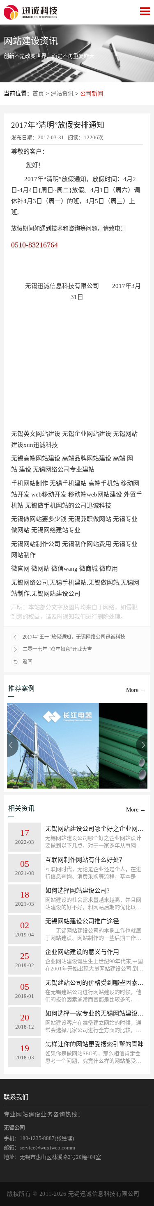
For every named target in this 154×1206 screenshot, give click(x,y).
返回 (27, 661)
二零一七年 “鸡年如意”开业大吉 (57, 649)
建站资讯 (62, 94)
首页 (38, 94)
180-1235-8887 (37, 1138)
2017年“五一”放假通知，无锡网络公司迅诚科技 (74, 637)
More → (136, 690)
